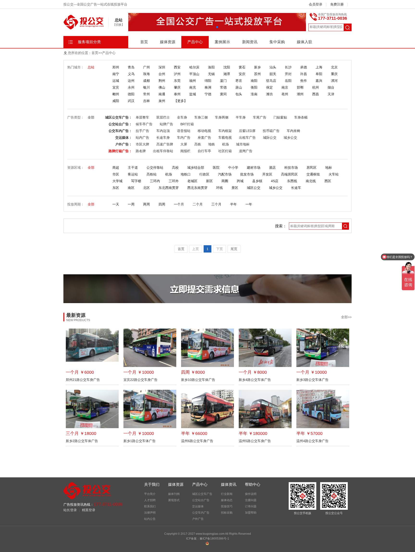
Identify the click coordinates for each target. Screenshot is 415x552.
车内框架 (225, 131)
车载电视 (225, 137)
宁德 (208, 94)
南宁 (115, 74)
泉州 (162, 101)
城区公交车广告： (118, 117)
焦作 (303, 81)
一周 (131, 204)
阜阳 (319, 74)
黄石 (242, 67)
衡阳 (254, 87)
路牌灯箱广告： (120, 151)
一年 (248, 204)
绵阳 (208, 81)
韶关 (272, 74)
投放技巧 (226, 506)
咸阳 (115, 101)
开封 (288, 74)
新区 (209, 181)
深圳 (162, 67)
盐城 (192, 94)
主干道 (133, 167)
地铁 (211, 144)
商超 (115, 167)
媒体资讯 (228, 484)
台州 (162, 74)
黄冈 (223, 94)
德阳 (131, 94)
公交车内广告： (120, 131)
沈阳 (226, 67)
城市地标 (243, 144)
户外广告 (198, 519)
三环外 (174, 181)
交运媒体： (123, 137)
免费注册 (337, 4)
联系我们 (150, 506)
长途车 (296, 188)
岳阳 (288, 81)
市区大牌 (142, 144)
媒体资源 (167, 42)
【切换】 (118, 24)
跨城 (240, 181)
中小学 (233, 167)
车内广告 (183, 137)
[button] (217, 27)
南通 (162, 94)
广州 (146, 67)
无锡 (211, 74)
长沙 (288, 67)
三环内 (155, 181)
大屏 (183, 144)
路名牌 (141, 151)
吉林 (146, 101)
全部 (91, 117)
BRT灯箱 (187, 124)
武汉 (131, 101)
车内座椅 (293, 131)
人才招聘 (150, 500)
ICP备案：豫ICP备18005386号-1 (207, 538)
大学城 (117, 181)
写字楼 (136, 181)
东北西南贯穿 (169, 188)
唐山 (238, 87)
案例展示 (222, 42)
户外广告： (123, 144)
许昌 (303, 74)
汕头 (272, 67)
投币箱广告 (271, 131)
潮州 (300, 94)
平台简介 (150, 494)
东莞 (177, 81)
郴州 (115, 94)
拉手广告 (142, 131)
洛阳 (211, 67)
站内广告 (142, 137)
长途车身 (163, 137)
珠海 (146, 74)
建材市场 (253, 167)
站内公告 (150, 519)
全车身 (182, 117)
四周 (162, 204)
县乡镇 (257, 181)
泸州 (177, 74)
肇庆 (177, 87)
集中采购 (277, 42)
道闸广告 (245, 151)
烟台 (331, 87)
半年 (233, 204)
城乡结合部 (195, 167)
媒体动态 (226, 500)
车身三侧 (201, 117)
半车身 (241, 117)
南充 (192, 87)
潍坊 (269, 94)
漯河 (334, 81)
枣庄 (238, 81)
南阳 (254, 81)
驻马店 (271, 81)
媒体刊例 (174, 494)
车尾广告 (259, 117)
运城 (115, 81)
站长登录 (70, 510)
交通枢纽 (313, 174)
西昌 (315, 94)
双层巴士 (163, 117)
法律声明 (150, 512)
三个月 (216, 204)
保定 (269, 87)
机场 (225, 144)
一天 (115, 204)
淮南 (254, 94)
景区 (235, 188)
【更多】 (180, 101)
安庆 (242, 74)
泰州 (177, 94)
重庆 (334, 74)
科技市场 (291, 167)
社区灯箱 (225, 151)
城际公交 (269, 137)
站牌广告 (166, 124)
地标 (328, 167)
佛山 (162, 87)
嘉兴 (319, 81)
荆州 (162, 81)
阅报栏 (185, 151)
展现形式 (174, 500)
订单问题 (250, 506)
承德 (303, 67)
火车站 (334, 174)
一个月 (179, 204)
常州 (146, 94)
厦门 (223, 81)
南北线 (311, 181)
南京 (284, 87)
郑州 (115, 67)
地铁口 (186, 174)
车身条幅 (301, 117)
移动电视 (204, 131)
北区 (146, 188)
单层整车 (142, 117)
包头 (238, 94)
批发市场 (247, 174)
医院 (216, 167)
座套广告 (204, 137)
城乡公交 (290, 137)
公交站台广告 (200, 500)
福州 (192, 81)
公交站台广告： (120, 124)
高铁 (197, 144)
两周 (146, 204)
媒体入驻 (304, 42)
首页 (144, 42)
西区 (327, 181)
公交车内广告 (200, 512)
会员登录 (315, 4)
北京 (334, 67)
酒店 (272, 167)
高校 (175, 167)
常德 (223, 87)
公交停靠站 (154, 167)
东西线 (292, 181)
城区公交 (253, 188)
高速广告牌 (164, 144)
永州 (131, 87)
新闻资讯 (249, 42)
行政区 (204, 174)
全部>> (346, 317)
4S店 (274, 181)
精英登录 (88, 510)
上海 (319, 67)
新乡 (257, 67)
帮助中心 (252, 484)
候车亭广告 (144, 124)
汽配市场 (225, 174)
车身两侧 (221, 117)
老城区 (192, 181)
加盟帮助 (250, 512)
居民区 (311, 167)
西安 (177, 67)
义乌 (131, 74)
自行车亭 (204, 151)
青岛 (131, 67)
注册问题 (250, 500)
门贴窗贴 (280, 117)
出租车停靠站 (163, 151)
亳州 (284, 94)
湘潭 (226, 74)
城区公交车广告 (202, 494)
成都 (146, 81)
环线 (219, 188)
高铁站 (151, 174)
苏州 (257, 74)
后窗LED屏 (247, 131)
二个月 (198, 204)
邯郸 (300, 87)
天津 (331, 94)
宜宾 (115, 87)
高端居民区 (289, 174)
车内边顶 (163, 131)
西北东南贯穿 (197, 188)
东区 (115, 188)
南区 (131, 188)
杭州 (315, 87)
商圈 (224, 181)
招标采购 (226, 512)
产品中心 (195, 42)
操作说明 (250, 494)
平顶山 (194, 74)
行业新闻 (226, 494)
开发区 (267, 174)
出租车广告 (247, 137)
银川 (146, 87)
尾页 (234, 249)
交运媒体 (198, 506)
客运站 (133, 174)
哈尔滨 (194, 67)
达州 (131, 81)
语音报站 (183, 131)
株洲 (208, 87)
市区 (115, 174)
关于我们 (151, 484)
